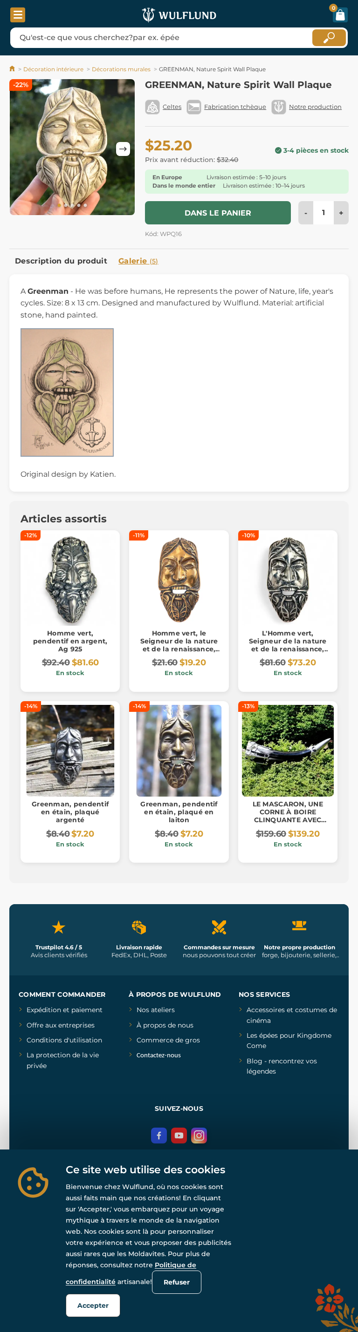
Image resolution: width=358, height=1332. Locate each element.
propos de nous (167, 1025)
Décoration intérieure (53, 69)
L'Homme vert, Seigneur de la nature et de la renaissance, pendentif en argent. (288, 645)
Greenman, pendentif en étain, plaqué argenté (70, 812)
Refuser (177, 1282)
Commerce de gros (168, 1040)
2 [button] (66, 206)
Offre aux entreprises (61, 1025)
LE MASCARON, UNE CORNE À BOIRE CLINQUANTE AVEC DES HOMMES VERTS (287, 816)
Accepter (93, 1305)
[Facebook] (159, 1135)
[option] (72, 148)
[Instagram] (199, 1135)
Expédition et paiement (65, 1010)
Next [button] (123, 149)
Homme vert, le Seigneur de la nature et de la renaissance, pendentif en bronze (179, 645)
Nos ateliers (156, 1010)
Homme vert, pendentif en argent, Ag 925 (70, 641)
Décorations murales (121, 69)
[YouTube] (179, 1135)
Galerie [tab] (138, 261)
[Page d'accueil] (12, 69)
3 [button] (72, 206)
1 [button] (59, 206)
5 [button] (85, 206)
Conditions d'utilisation (64, 1040)
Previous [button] (21, 149)
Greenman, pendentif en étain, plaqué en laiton (178, 812)
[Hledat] (329, 37)
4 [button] (79, 206)
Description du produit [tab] (61, 261)
